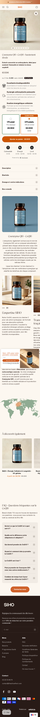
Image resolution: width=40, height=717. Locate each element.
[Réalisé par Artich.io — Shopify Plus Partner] (32, 709)
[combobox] (33, 715)
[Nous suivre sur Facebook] (3, 691)
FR (35, 715)
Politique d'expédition (30, 655)
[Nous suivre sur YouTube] (14, 691)
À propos (5, 653)
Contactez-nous (20, 589)
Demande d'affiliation (29, 646)
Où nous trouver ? (28, 669)
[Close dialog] (38, 350)
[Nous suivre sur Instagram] (9, 691)
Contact (25, 665)
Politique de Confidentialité (27, 660)
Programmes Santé (9, 649)
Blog (3, 657)
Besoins (5, 646)
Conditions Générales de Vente (30, 651)
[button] (11, 124)
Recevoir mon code (11, 360)
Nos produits (6, 642)
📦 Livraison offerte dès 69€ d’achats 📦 (20, 2)
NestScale (25, 157)
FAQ (23, 642)
